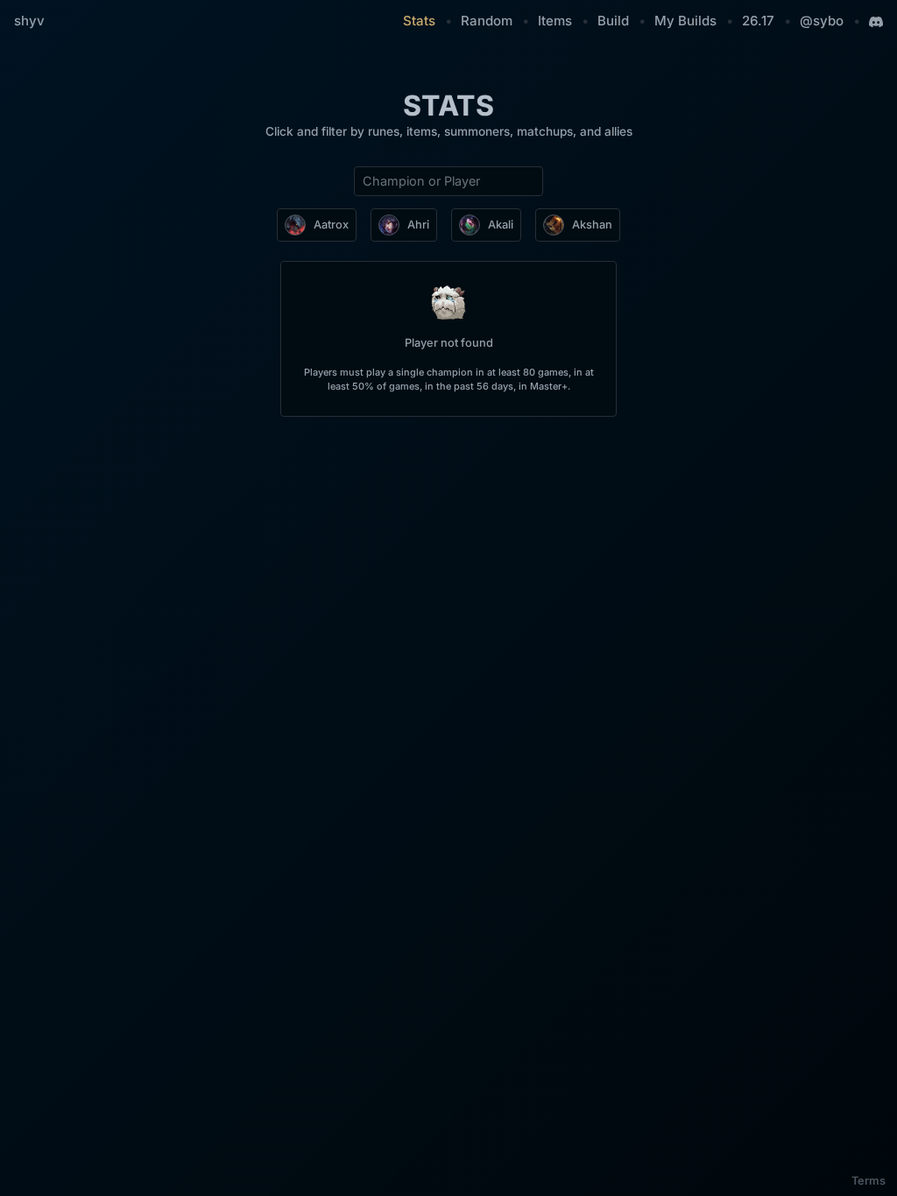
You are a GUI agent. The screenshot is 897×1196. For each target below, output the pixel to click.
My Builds (685, 20)
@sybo (822, 20)
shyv (29, 20)
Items (555, 20)
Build (613, 20)
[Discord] (876, 22)
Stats (419, 20)
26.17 (758, 20)
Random (486, 20)
